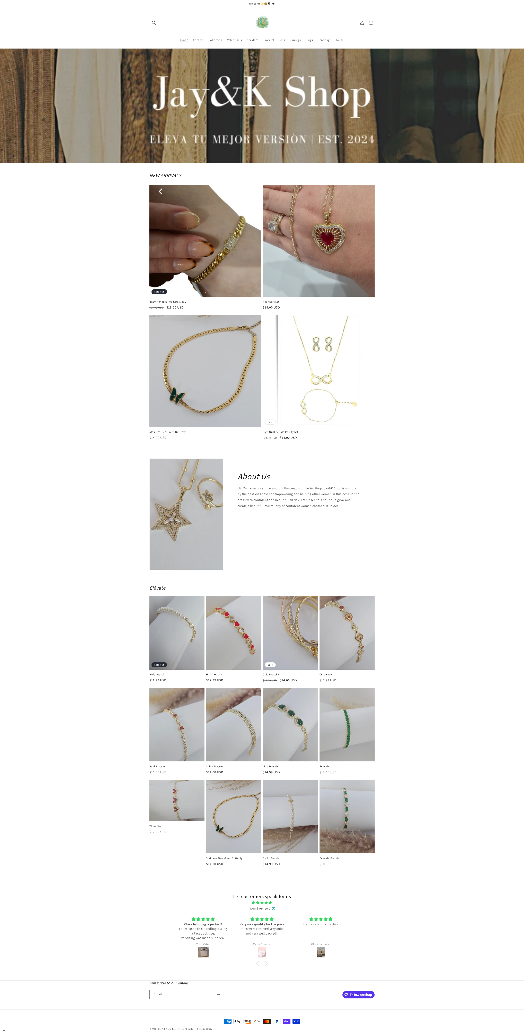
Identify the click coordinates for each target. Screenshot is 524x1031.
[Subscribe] (218, 994)
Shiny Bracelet (215, 766)
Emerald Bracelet (330, 858)
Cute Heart (326, 674)
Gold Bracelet (271, 674)
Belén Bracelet (271, 858)
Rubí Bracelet (157, 766)
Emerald (325, 766)
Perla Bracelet (157, 674)
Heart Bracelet (214, 674)
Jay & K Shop (165, 1029)
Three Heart (156, 826)
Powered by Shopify (182, 1029)
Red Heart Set (271, 301)
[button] (153, 22)
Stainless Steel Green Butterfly (167, 432)
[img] (262, 903)
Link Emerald (271, 766)
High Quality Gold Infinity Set (280, 432)
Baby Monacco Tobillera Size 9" (168, 301)
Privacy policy (204, 1028)
